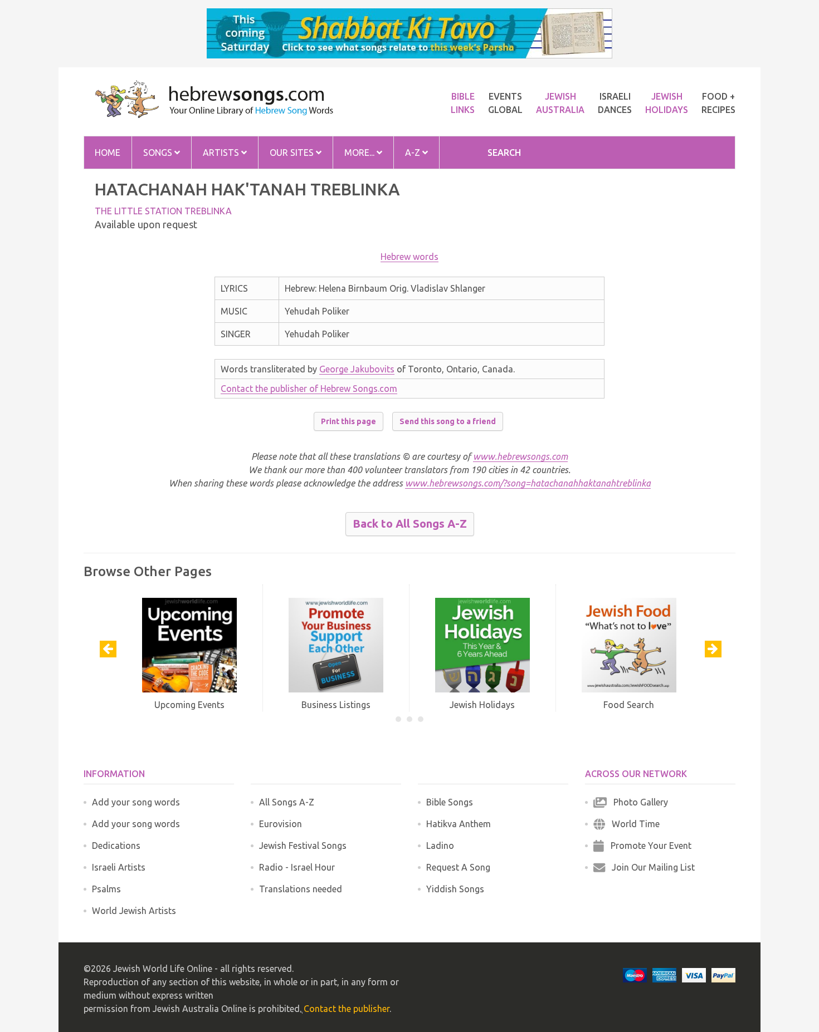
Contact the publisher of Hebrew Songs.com (309, 389)
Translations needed (300, 889)
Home (107, 153)
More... (360, 153)
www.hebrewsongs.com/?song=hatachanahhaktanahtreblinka (528, 483)
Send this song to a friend (447, 421)
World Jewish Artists (134, 911)
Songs (158, 153)
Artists (222, 153)
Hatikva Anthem (458, 824)
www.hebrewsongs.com (520, 456)
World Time (632, 824)
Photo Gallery (637, 802)
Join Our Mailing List (650, 867)
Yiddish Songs (455, 889)
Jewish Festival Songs (303, 846)
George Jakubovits (356, 369)
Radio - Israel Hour (297, 867)
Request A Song (458, 867)
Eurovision (280, 824)
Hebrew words (409, 257)
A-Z (413, 153)
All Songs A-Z (286, 802)
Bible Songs (449, 802)
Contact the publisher (346, 1009)
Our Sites (293, 153)
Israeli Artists (118, 867)
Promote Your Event (647, 846)
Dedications (116, 846)
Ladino (440, 846)
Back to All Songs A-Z (410, 523)
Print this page (348, 421)
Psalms (106, 889)
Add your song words (136, 802)
